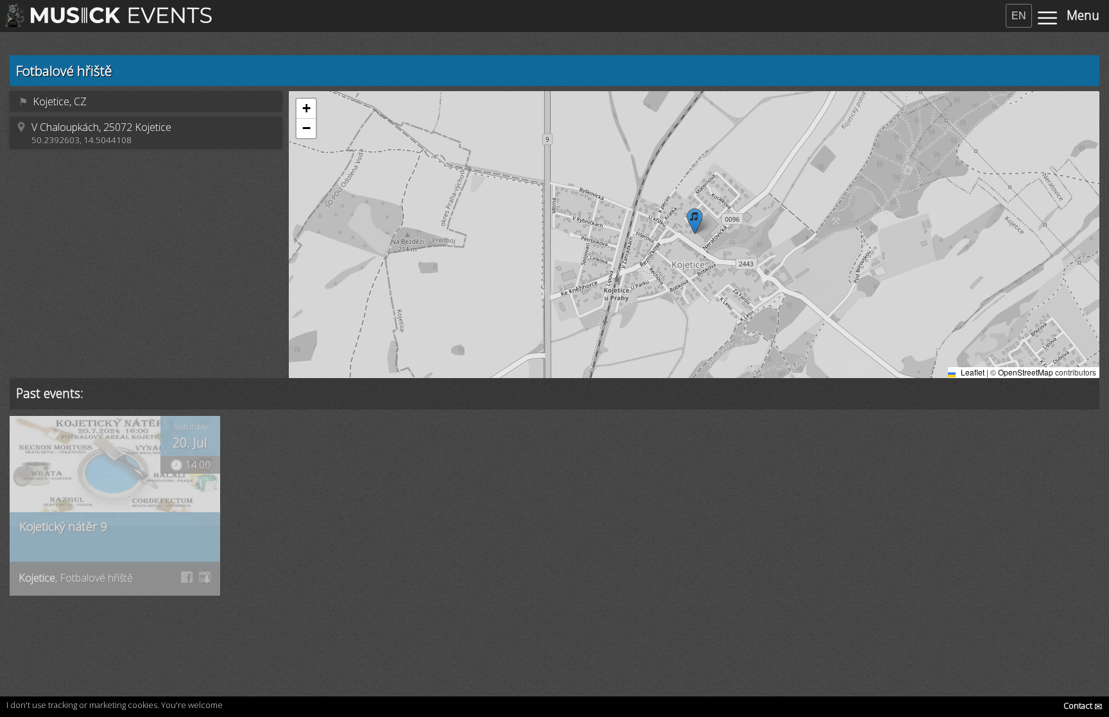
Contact (1083, 705)
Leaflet (971, 372)
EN (1018, 15)
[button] (695, 221)
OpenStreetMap (1025, 372)
